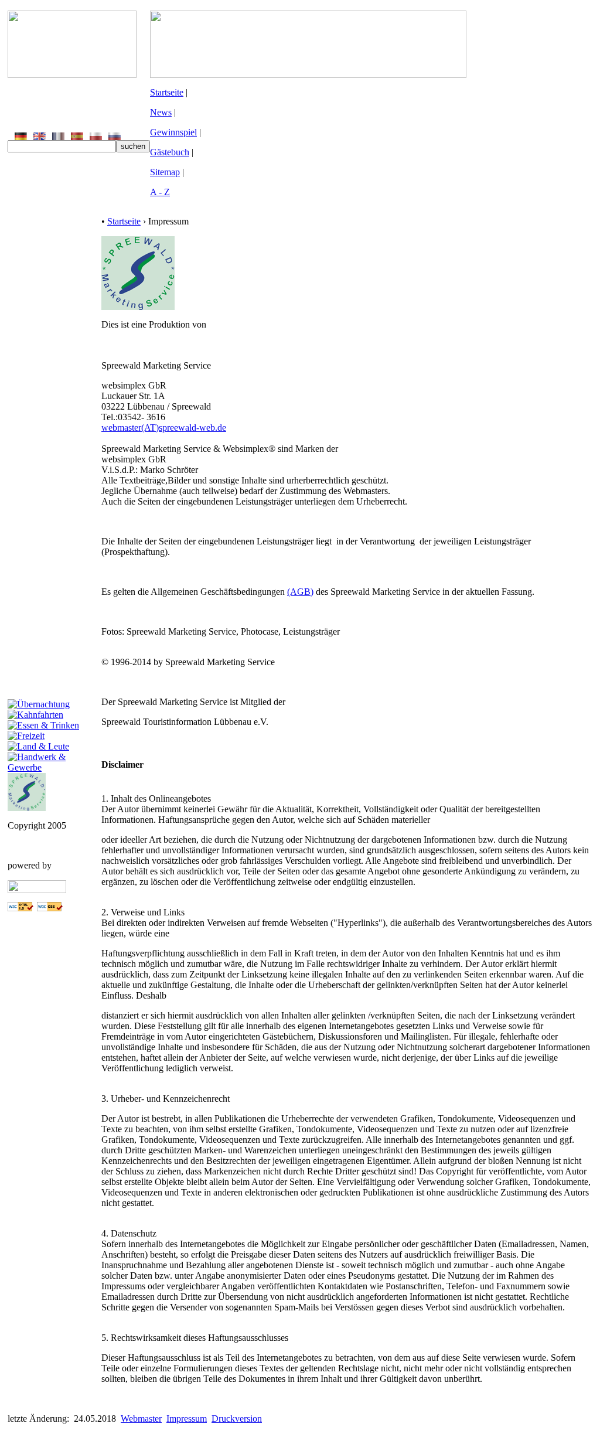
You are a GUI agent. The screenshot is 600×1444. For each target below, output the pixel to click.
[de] (21, 137)
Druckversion (237, 1418)
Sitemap (165, 172)
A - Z (160, 192)
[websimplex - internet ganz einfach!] (37, 890)
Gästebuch (169, 152)
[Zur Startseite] (72, 75)
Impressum (186, 1418)
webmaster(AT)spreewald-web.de (163, 427)
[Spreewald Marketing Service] (27, 808)
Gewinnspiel (173, 132)
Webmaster (141, 1418)
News (161, 112)
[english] (39, 137)
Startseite (166, 92)
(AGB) (300, 592)
